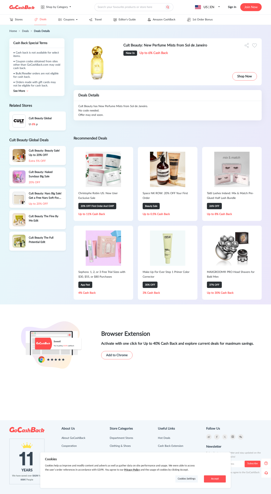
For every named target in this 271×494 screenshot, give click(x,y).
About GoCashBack (73, 438)
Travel (98, 19)
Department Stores (121, 438)
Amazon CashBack (164, 19)
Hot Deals (164, 438)
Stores (19, 19)
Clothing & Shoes (120, 446)
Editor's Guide (127, 19)
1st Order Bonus (202, 19)
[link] (13, 31)
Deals (43, 19)
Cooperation (69, 446)
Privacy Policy (132, 469)
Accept (215, 478)
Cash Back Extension (170, 446)
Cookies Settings (186, 478)
